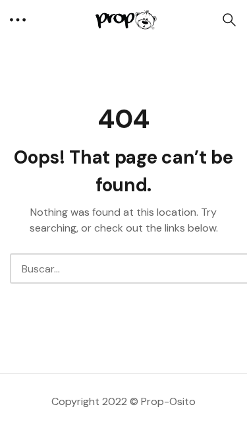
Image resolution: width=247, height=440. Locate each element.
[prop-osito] (124, 19)
